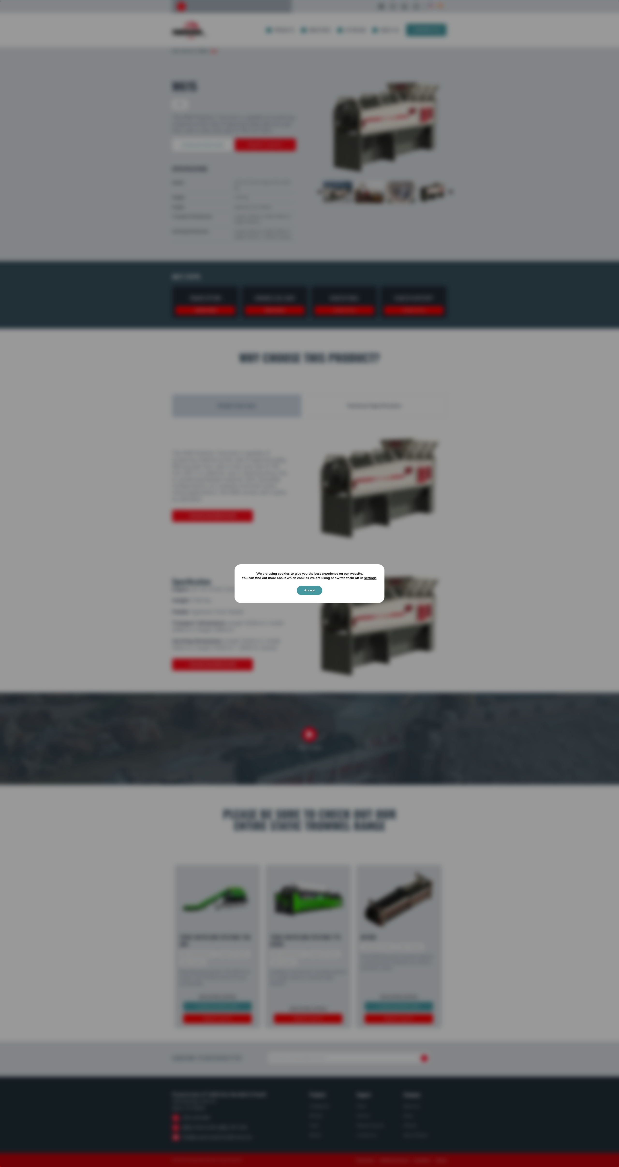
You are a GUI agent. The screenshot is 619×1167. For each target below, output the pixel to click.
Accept (309, 590)
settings (370, 578)
